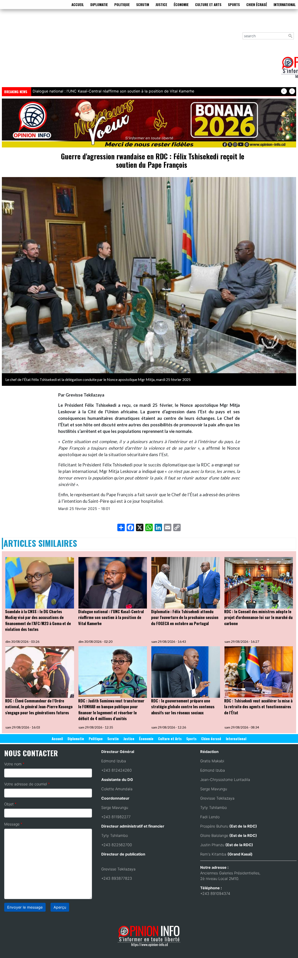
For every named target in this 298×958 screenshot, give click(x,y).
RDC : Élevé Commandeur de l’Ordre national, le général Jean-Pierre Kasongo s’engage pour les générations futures (39, 706)
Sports (234, 4)
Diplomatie (99, 4)
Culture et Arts (208, 4)
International (285, 4)
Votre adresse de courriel (25, 784)
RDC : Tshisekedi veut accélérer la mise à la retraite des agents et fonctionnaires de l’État (258, 706)
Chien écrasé (256, 4)
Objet (9, 804)
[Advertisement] (141, 51)
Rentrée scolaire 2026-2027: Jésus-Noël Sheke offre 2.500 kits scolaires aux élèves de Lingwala (118, 91)
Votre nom (13, 764)
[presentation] (284, 91)
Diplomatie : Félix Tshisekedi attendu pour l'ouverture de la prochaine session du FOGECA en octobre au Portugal (184, 617)
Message (12, 824)
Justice (161, 4)
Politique (122, 4)
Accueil (77, 4)
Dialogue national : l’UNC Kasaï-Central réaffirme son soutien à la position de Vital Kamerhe (111, 617)
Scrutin (142, 4)
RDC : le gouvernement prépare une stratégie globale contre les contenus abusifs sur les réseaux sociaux (182, 706)
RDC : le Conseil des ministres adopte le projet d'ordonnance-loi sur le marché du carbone (258, 617)
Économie (181, 4)
